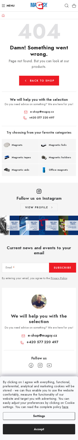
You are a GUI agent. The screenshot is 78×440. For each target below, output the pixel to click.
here (65, 407)
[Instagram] (40, 365)
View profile (36, 207)
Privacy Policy (59, 278)
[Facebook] (31, 365)
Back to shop (42, 80)
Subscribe (62, 268)
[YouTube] (49, 365)
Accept (39, 429)
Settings (39, 416)
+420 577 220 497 (42, 117)
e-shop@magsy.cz (42, 112)
